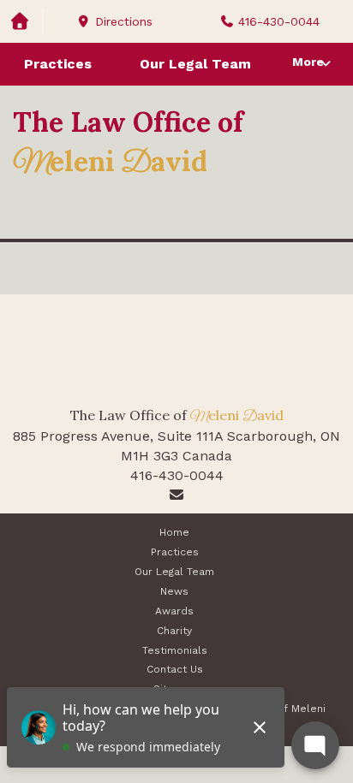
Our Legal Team (195, 64)
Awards (174, 611)
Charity (174, 631)
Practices (58, 64)
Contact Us (175, 669)
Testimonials (174, 650)
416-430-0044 (177, 475)
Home (174, 532)
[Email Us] (176, 495)
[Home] (21, 21)
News (174, 591)
